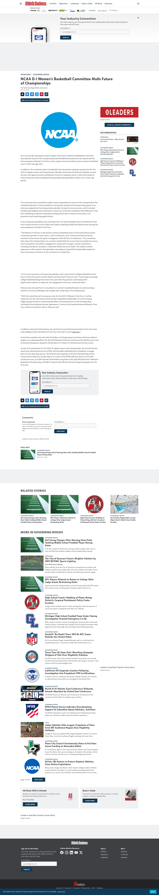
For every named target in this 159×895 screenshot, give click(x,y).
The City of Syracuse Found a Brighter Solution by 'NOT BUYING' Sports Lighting (70, 560)
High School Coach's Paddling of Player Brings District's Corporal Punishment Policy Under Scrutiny (112, 163)
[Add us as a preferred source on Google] (46, 94)
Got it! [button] (153, 891)
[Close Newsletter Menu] (138, 18)
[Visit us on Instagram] (66, 852)
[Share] (27, 94)
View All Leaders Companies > (119, 125)
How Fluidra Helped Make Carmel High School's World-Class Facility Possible (123, 520)
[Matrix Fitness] (56, 10)
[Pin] (41, 94)
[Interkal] (98, 10)
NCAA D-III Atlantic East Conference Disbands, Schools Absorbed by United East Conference (69, 690)
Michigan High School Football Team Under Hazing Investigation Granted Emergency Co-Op (112, 174)
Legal (47, 722)
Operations (26, 74)
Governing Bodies (41, 74)
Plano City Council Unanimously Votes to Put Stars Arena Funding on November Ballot (70, 744)
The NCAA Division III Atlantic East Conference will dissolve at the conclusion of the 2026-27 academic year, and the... (69, 696)
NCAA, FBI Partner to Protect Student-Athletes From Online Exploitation (69, 763)
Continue (61, 431)
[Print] (22, 94)
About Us (59, 888)
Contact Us (68, 888)
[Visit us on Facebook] (61, 852)
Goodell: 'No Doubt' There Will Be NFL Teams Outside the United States (68, 635)
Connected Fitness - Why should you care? (112, 140)
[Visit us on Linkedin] (71, 852)
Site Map (100, 888)
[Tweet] (37, 94)
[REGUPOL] (45, 10)
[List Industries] (35, 10)
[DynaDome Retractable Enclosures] (67, 10)
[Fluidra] (119, 10)
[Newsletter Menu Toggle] (138, 3)
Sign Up (66, 37)
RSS (93, 888)
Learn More (30, 804)
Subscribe (77, 888)
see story (76, 332)
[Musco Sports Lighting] (77, 10)
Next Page (39, 780)
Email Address (65, 28)
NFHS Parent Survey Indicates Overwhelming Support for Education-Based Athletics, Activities (70, 708)
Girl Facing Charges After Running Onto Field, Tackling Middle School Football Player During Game (66, 454)
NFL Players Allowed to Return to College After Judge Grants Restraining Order (112, 152)
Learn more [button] (61, 891)
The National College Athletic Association (34, 88)
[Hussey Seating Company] (108, 10)
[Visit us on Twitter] (81, 852)
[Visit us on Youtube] (76, 852)
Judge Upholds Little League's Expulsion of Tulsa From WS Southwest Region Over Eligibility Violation (69, 728)
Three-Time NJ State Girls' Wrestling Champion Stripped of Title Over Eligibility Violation (69, 653)
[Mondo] (87, 10)
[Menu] (21, 3)
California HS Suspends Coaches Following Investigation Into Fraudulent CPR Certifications (70, 672)
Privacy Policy (86, 888)
